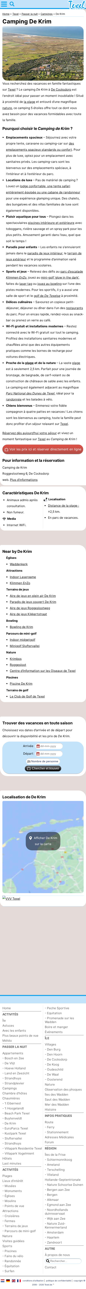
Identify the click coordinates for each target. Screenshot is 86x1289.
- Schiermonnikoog (58, 1160)
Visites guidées (13, 1241)
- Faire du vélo (12, 1256)
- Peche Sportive (57, 1008)
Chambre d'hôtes (14, 1093)
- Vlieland (52, 1175)
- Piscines (9, 1251)
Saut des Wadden (57, 1099)
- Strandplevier (13, 1083)
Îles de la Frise (55, 1155)
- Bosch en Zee (13, 1058)
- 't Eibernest (11, 1103)
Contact (50, 1267)
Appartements (12, 1053)
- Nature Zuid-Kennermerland (56, 1225)
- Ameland (52, 1165)
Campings (9, 1088)
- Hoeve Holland (14, 1068)
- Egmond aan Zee (58, 1205)
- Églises (8, 1196)
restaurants (74, 308)
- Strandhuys (11, 1078)
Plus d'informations (24, 480)
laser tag (25, 284)
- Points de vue (13, 1206)
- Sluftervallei (12, 1138)
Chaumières (11, 1098)
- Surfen (8, 1271)
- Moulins (9, 1201)
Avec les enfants (14, 1030)
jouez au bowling (49, 284)
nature (7, 108)
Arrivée (28, 746)
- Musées (9, 1186)
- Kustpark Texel (14, 1133)
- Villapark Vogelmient (18, 1153)
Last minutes (11, 1163)
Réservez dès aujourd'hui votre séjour (29, 433)
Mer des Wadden (57, 1104)
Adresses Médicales (59, 1137)
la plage (29, 102)
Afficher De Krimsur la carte (45, 841)
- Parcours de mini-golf (19, 1231)
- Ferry (49, 1127)
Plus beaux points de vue (20, 1035)
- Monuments (12, 1191)
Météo (7, 1040)
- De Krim (9, 1123)
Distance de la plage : (63, 506)
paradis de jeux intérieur (44, 253)
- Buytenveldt (12, 1118)
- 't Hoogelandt (13, 1108)
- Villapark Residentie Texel (22, 1148)
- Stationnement (57, 1132)
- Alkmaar (52, 1200)
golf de (47, 296)
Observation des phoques (63, 1089)
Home (6, 1008)
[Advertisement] (43, 538)
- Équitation (10, 1266)
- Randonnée (11, 1261)
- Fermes (8, 1221)
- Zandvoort (53, 1242)
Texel (12, 89)
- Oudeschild (54, 1069)
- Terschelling (55, 1170)
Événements (54, 1032)
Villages (50, 1044)
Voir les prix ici (45, 449)
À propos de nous (57, 1255)
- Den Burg (52, 1049)
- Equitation (53, 1013)
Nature (7, 1236)
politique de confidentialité (58, 1280)
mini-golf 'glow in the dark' (60, 277)
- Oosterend (53, 1079)
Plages (7, 1176)
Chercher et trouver (45, 768)
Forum (49, 1142)
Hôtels (7, 1158)
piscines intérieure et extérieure (51, 223)
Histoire (50, 1109)
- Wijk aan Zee (55, 1218)
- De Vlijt (8, 1063)
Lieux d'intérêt (12, 1181)
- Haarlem (52, 1237)
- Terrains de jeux (15, 1226)
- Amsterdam (54, 1232)
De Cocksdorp (61, 89)
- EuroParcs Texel (15, 1128)
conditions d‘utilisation (33, 1280)
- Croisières (10, 1216)
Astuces (8, 1025)
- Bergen (51, 1195)
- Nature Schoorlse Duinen (64, 1185)
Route (49, 1122)
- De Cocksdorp (56, 1059)
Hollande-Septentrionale (63, 1180)
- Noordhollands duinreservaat (56, 1211)
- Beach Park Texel (16, 1113)
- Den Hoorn (53, 1054)
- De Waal (52, 1074)
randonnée (14, 399)
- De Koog (52, 1064)
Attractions (10, 1211)
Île (4, 1020)
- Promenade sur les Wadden (59, 1020)
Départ (28, 753)
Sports (7, 1246)
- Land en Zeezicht (15, 1073)
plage (29, 363)
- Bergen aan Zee (57, 1190)
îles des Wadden (56, 1094)
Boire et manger (56, 1027)
